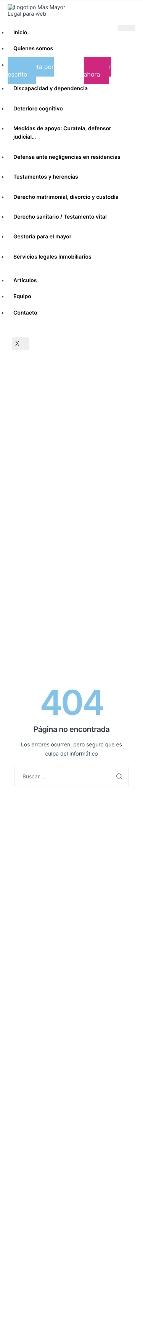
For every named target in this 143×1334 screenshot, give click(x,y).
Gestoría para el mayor (42, 236)
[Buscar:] (71, 776)
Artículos (25, 280)
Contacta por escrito (31, 70)
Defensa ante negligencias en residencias (67, 157)
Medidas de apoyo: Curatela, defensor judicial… (62, 132)
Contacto (25, 313)
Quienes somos (33, 48)
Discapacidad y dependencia (50, 88)
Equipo (22, 296)
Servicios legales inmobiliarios (52, 257)
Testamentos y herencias (45, 177)
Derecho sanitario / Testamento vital (60, 217)
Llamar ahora (98, 70)
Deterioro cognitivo (38, 108)
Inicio (20, 32)
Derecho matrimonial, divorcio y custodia (66, 197)
